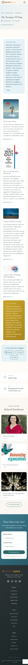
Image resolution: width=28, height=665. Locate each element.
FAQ (14, 626)
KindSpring (14, 603)
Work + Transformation (7, 13)
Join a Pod (14, 616)
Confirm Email (7, 543)
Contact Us (14, 645)
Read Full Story (7, 139)
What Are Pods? (14, 613)
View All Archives (15, 504)
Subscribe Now (15, 552)
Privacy (12, 649)
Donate (14, 642)
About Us (14, 636)
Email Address (7, 534)
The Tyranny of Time (9, 121)
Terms (16, 649)
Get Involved (14, 639)
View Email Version (8, 25)
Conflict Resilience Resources (12, 221)
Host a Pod (14, 623)
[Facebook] (8, 581)
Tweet (20, 352)
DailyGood (14, 594)
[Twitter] (12, 581)
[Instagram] (15, 581)
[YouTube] (19, 581)
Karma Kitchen (14, 597)
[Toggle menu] (24, 2)
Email (14, 357)
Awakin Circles (14, 600)
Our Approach (14, 620)
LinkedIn (10, 352)
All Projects (14, 591)
